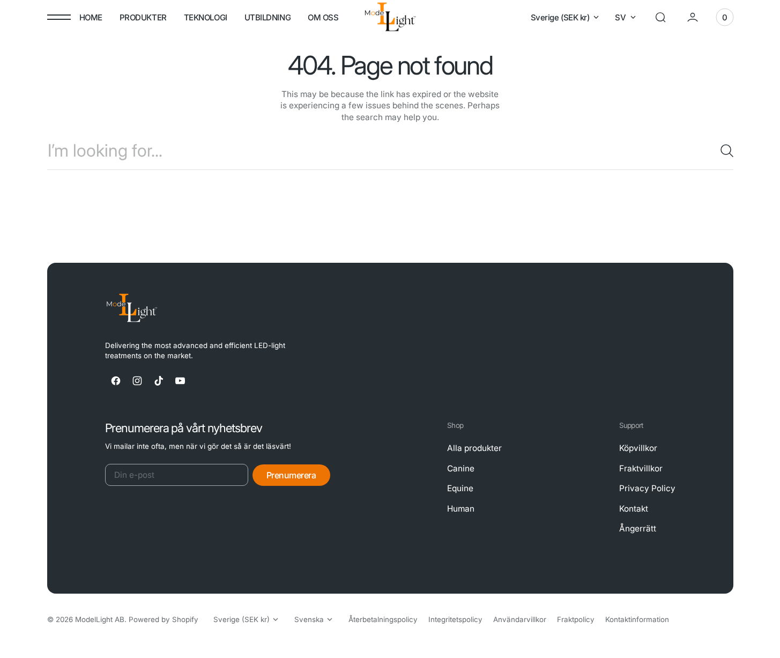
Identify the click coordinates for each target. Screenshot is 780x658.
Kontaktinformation (637, 619)
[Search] (722, 150)
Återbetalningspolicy (383, 619)
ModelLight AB (99, 619)
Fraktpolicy (576, 619)
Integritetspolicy (455, 619)
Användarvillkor (519, 619)
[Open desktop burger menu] (59, 17)
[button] (660, 17)
